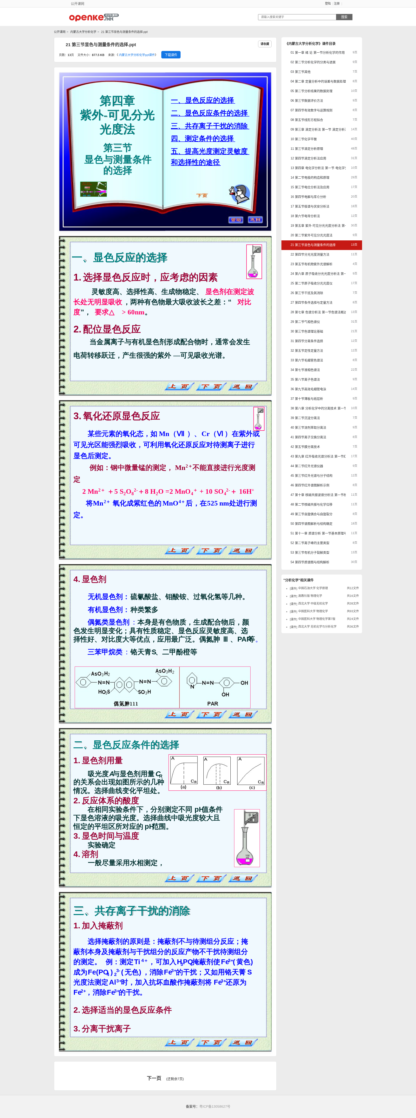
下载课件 (171, 55)
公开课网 (59, 32)
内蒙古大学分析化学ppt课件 (137, 55)
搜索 (344, 17)
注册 (337, 3)
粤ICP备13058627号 (214, 1106)
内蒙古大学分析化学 (83, 32)
